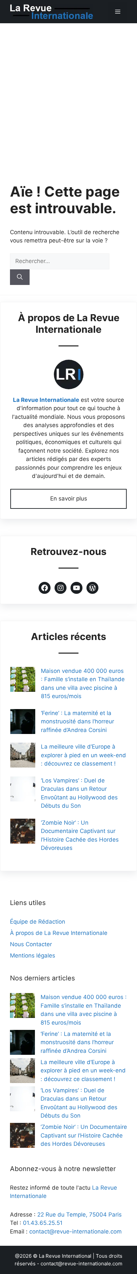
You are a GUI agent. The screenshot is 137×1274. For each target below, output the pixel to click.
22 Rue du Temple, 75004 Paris (79, 1214)
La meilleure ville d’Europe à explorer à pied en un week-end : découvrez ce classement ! (83, 755)
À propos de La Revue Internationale (58, 933)
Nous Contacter (31, 944)
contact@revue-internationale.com (75, 1231)
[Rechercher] (20, 277)
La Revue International (65, 1256)
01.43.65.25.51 (43, 1223)
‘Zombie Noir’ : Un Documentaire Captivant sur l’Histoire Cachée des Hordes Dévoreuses (84, 1135)
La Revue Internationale (46, 400)
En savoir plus (68, 498)
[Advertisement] (68, 95)
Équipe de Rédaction (37, 921)
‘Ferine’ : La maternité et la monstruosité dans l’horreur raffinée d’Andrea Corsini (77, 721)
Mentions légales (32, 955)
